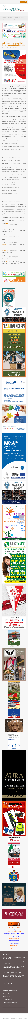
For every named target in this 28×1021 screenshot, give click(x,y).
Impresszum (6, 993)
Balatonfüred (5, 250)
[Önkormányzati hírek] (14, 875)
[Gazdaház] (14, 690)
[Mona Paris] (14, 664)
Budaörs (6, 261)
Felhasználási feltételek (10, 987)
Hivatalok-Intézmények (14, 936)
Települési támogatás (14, 943)
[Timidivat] (14, 279)
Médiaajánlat (6, 996)
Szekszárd (4, 236)
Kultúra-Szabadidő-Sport (14, 940)
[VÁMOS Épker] (14, 349)
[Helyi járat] (14, 851)
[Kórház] (14, 740)
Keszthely (4, 244)
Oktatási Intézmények (14, 938)
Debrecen (4, 257)
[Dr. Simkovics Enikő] (14, 894)
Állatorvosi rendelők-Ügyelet (14, 935)
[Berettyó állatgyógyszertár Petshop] (14, 622)
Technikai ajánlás (7, 999)
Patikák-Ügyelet (14, 929)
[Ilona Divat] (14, 35)
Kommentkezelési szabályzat (10, 1009)
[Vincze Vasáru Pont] (14, 492)
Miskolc (6, 223)
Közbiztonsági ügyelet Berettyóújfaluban (14, 947)
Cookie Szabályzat (8, 1005)
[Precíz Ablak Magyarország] (14, 30)
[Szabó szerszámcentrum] (14, 638)
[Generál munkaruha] (14, 818)
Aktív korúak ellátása (14, 945)
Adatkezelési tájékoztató (10, 1002)
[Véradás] (14, 839)
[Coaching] (14, 522)
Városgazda (14, 948)
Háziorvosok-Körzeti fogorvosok (14, 931)
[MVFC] (14, 599)
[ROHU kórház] (14, 405)
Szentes (6, 229)
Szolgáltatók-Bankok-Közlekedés (14, 941)
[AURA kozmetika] (14, 775)
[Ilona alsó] (14, 273)
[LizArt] (14, 561)
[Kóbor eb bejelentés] (14, 725)
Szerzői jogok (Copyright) (10, 990)
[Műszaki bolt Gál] (14, 709)
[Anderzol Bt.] (14, 25)
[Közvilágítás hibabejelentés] (14, 864)
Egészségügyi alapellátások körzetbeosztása (14, 933)
